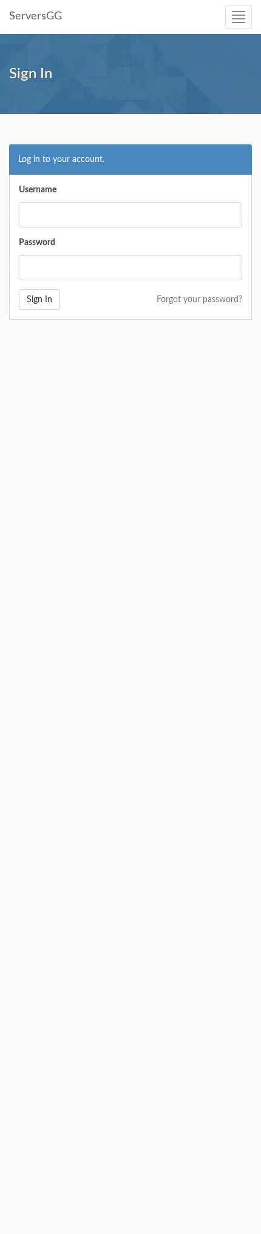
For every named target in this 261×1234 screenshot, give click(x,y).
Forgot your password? (199, 299)
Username (37, 190)
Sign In (39, 299)
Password (37, 242)
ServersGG (35, 16)
